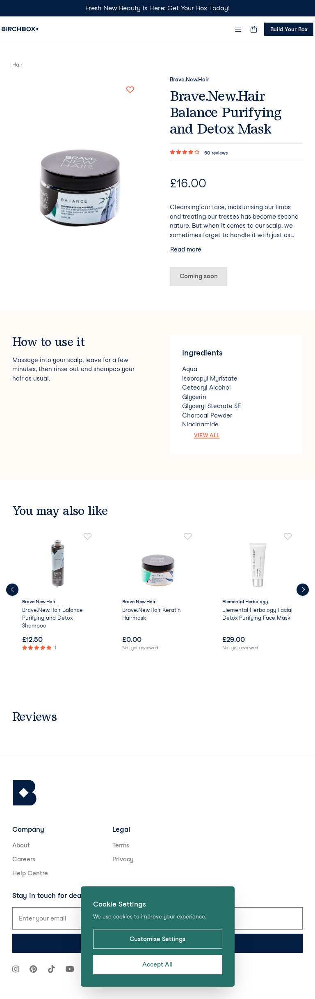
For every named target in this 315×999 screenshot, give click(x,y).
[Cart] (253, 29)
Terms (120, 845)
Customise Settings (157, 939)
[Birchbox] (24, 793)
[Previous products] (12, 590)
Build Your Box (289, 29)
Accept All (157, 964)
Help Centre (30, 873)
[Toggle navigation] (238, 29)
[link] (57, 592)
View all (207, 435)
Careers (23, 859)
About (21, 845)
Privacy (123, 859)
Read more (185, 249)
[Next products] (303, 590)
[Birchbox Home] (20, 29)
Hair (17, 64)
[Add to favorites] (130, 90)
